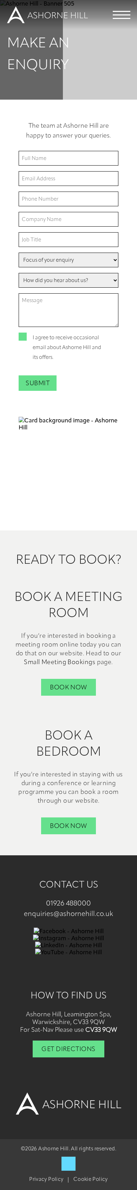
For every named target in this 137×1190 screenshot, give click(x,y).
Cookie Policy (90, 1179)
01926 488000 (68, 903)
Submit (38, 383)
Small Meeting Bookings (59, 662)
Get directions (68, 1049)
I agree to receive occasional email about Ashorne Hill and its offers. (67, 347)
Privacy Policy (46, 1179)
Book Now (68, 687)
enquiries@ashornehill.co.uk (68, 913)
